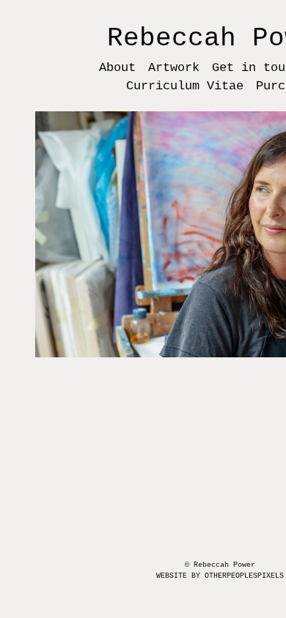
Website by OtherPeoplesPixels (220, 576)
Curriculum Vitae (184, 86)
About (117, 68)
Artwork (173, 68)
